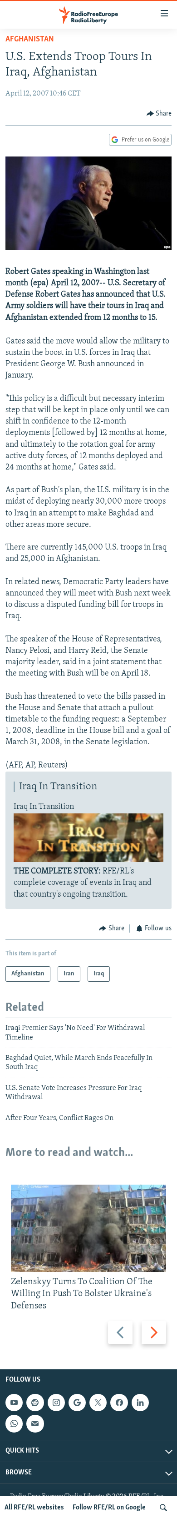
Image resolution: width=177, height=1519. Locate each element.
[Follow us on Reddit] (35, 1402)
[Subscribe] (35, 1423)
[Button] (159, 114)
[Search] (163, 1507)
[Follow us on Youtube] (14, 1402)
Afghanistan (29, 39)
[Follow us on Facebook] (119, 1402)
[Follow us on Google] (77, 1402)
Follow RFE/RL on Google (109, 1507)
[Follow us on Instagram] (56, 1402)
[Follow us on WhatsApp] (14, 1423)
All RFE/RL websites (34, 1507)
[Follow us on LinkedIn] (140, 1402)
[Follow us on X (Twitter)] (98, 1402)
